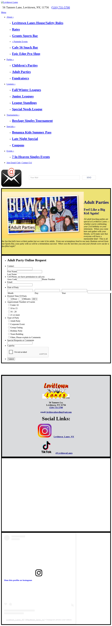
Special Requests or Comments (20, 340)
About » (10, 17)
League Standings (24, 102)
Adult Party (15, 321)
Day (36, 293)
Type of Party (13, 318)
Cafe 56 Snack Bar (25, 47)
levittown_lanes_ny (36, 620)
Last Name (12, 274)
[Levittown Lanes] (9, 2)
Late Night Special (25, 139)
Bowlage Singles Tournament (32, 120)
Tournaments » (13, 115)
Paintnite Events (20, 41)
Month (10, 293)
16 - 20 (13, 311)
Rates (16, 29)
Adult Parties (21, 72)
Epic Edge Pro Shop (26, 53)
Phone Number (48, 279)
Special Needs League (27, 109)
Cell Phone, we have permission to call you (26, 277)
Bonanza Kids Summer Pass (31, 132)
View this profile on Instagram (18, 580)
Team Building (16, 334)
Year (64, 293)
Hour (15, 299)
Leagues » (11, 84)
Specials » (11, 126)
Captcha (10, 345)
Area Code (12, 279)
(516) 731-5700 (60, 7)
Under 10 (14, 305)
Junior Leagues (23, 96)
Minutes (27, 299)
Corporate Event (17, 324)
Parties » (10, 59)
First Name (12, 271)
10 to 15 (13, 308)
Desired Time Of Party (17, 296)
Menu (3, 12)
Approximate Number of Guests (21, 302)
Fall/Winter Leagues (26, 90)
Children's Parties (25, 65)
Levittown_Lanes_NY (15, 620)
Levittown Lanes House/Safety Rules (37, 23)
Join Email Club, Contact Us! (19, 162)
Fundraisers (20, 78)
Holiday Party (16, 331)
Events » (10, 151)
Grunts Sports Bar (25, 36)
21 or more (15, 315)
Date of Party (13, 287)
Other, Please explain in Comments (25, 337)
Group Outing (16, 327)
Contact (10, 266)
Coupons (18, 145)
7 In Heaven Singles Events (31, 157)
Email (9, 282)
